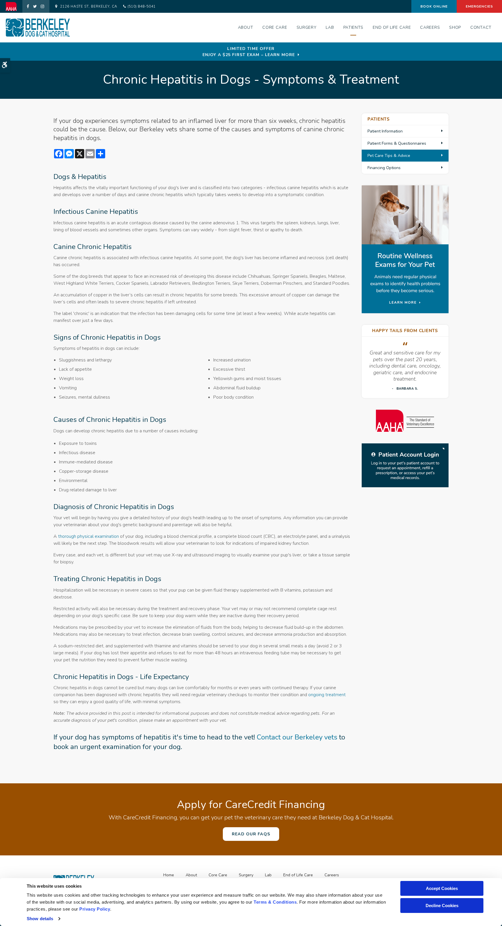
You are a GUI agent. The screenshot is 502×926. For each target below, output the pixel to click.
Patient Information (385, 131)
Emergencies (479, 6)
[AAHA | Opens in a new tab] (14, 6)
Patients (353, 27)
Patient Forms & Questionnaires (396, 143)
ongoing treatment (327, 695)
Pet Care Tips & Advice (388, 155)
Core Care (274, 27)
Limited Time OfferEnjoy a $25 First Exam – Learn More (248, 52)
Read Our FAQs (251, 834)
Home (168, 875)
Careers (430, 27)
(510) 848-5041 (142, 6)
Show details (40, 918)
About (245, 27)
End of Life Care (392, 27)
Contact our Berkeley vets (297, 737)
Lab (330, 27)
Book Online (434, 6)
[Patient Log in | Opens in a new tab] (405, 465)
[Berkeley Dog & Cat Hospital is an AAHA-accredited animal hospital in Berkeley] (405, 421)
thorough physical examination (88, 536)
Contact (481, 27)
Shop (455, 27)
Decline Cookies (442, 905)
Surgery (307, 27)
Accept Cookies (442, 888)
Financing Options (384, 168)
